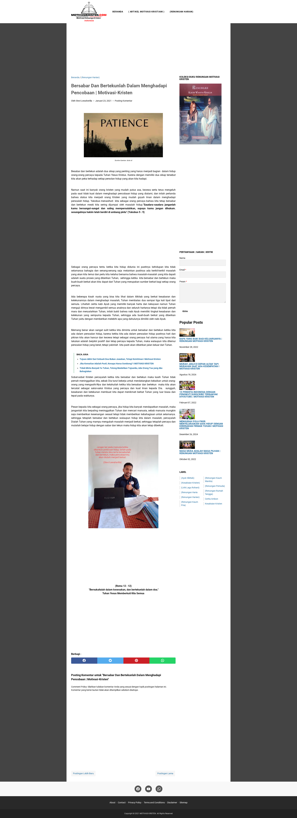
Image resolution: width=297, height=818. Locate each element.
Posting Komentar (123, 101)
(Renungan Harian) (181, 11)
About (112, 802)
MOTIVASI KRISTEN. (148, 813)
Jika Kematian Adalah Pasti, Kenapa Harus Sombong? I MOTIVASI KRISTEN (117, 363)
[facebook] (84, 660)
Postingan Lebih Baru (83, 773)
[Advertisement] (148, 49)
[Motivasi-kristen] (89, 11)
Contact (122, 802)
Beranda (117, 11)
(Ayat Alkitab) (187, 478)
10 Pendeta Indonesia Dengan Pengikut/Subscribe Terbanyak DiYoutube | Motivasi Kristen (198, 394)
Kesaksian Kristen (213, 503)
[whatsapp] (162, 660)
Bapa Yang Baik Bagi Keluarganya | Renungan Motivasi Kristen (200, 340)
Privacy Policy (134, 802)
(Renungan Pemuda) (215, 486)
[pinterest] (136, 660)
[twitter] (110, 660)
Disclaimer (172, 802)
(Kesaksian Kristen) (190, 483)
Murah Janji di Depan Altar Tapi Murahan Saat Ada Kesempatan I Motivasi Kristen (199, 366)
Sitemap (183, 802)
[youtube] (148, 788)
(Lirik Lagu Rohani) (190, 487)
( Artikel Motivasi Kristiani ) (146, 11)
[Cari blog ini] (224, 11)
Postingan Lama (165, 773)
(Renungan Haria (189, 492)
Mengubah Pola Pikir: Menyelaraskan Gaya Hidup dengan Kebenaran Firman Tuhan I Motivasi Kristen (201, 425)
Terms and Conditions (154, 802)
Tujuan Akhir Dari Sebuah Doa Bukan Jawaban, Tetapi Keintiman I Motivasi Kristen (120, 359)
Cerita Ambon (211, 499)
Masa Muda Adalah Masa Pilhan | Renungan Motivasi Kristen (199, 452)
